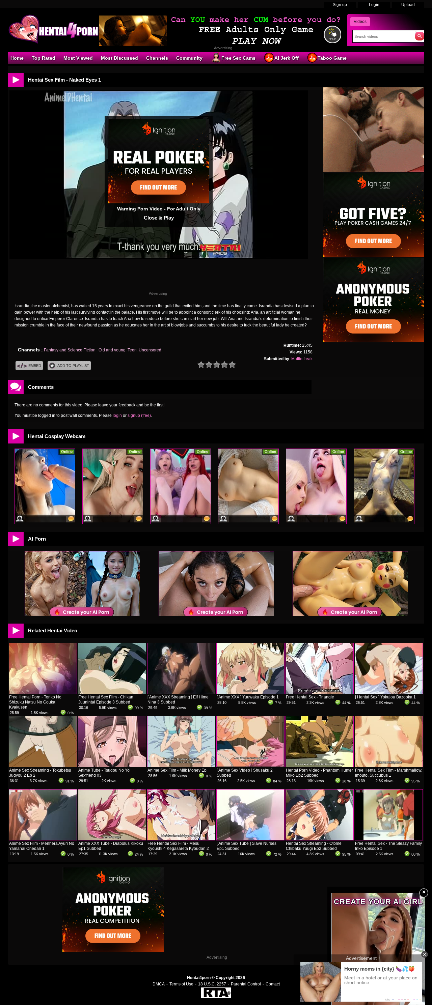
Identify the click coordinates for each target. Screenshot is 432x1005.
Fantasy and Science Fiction (70, 350)
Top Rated (43, 58)
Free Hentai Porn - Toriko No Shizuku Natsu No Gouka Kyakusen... (35, 702)
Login (374, 4)
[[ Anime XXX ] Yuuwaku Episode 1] (250, 692)
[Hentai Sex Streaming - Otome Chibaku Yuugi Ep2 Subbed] (319, 838)
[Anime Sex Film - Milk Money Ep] (181, 765)
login (117, 415)
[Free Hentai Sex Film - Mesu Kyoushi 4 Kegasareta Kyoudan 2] (181, 838)
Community (189, 58)
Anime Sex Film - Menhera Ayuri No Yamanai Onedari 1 (41, 846)
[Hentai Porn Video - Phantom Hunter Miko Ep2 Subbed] (319, 765)
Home (17, 58)
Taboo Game (332, 58)
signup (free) (139, 415)
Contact (273, 984)
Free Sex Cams (238, 58)
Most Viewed (78, 58)
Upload (408, 4)
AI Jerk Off (286, 58)
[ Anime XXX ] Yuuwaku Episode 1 (248, 697)
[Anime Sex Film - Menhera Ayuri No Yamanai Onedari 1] (43, 838)
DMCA (159, 984)
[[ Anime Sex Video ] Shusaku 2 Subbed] (250, 765)
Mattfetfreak (302, 358)
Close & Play (159, 218)
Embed (34, 366)
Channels (157, 58)
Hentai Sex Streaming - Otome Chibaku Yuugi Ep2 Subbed (314, 846)
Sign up (340, 4)
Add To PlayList (73, 366)
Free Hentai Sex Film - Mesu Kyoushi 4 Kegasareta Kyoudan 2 (178, 846)
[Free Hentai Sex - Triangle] (319, 692)
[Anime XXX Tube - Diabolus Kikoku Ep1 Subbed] (112, 838)
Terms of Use (181, 984)
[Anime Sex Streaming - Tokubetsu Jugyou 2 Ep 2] (43, 765)
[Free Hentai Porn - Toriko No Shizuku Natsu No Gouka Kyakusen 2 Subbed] (43, 692)
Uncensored (150, 350)
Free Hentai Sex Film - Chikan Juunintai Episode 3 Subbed (105, 700)
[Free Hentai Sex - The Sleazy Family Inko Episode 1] (389, 838)
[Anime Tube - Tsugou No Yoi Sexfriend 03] (112, 765)
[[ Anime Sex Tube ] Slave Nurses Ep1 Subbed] (250, 838)
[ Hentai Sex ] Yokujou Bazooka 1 (385, 697)
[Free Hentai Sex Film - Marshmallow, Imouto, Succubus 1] (389, 765)
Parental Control (246, 984)
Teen (132, 350)
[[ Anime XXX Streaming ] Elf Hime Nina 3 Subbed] (181, 692)
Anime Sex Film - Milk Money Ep (177, 770)
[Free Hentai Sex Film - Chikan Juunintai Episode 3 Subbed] (112, 692)
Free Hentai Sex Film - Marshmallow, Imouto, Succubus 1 (388, 773)
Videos (360, 21)
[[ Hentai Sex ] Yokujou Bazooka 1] (389, 692)
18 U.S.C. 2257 (212, 984)
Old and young (112, 350)
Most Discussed (119, 58)
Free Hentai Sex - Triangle (310, 697)
